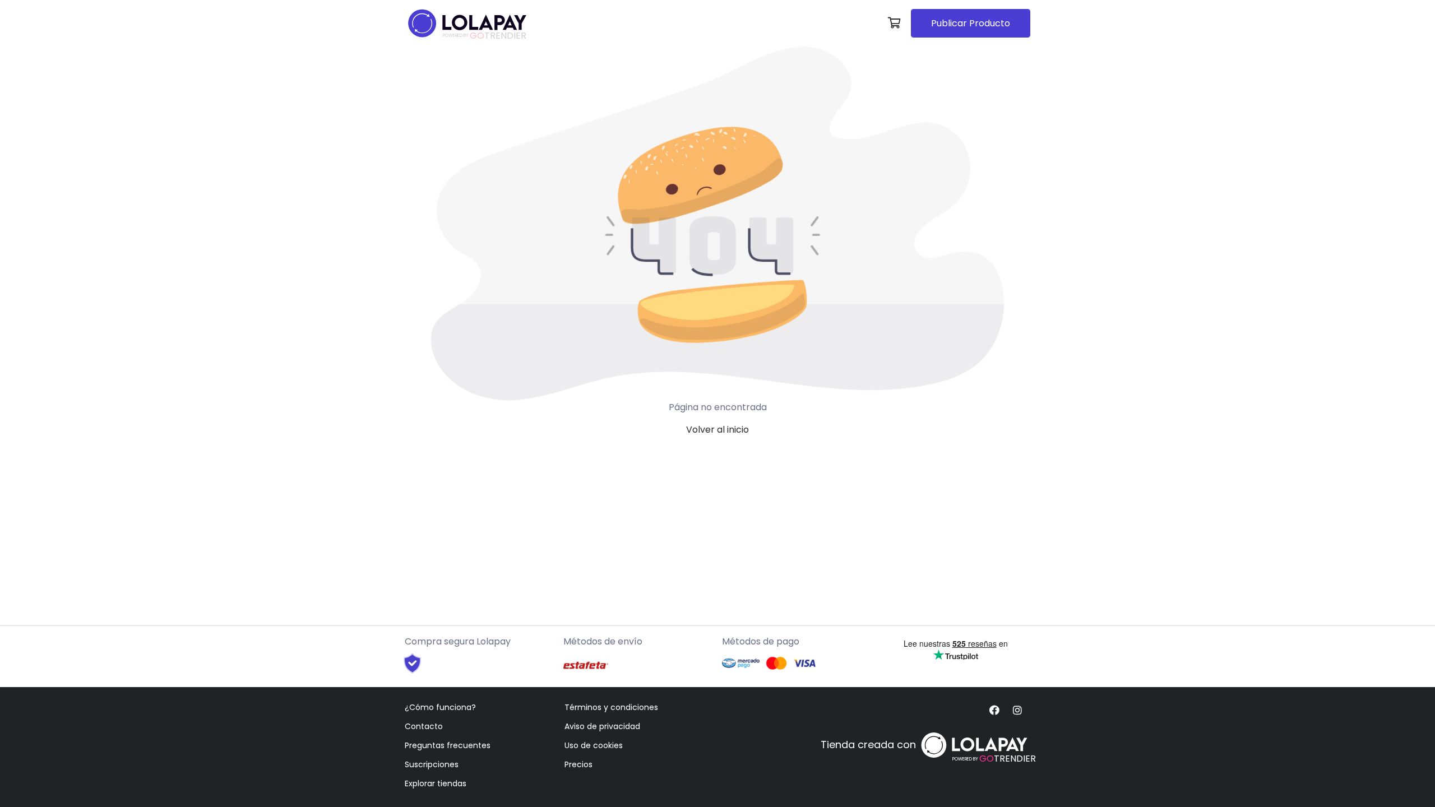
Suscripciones (432, 764)
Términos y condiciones (611, 707)
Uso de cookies (593, 745)
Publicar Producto (970, 23)
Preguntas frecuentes (447, 745)
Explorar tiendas (435, 783)
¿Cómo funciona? (440, 707)
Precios (578, 764)
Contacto (424, 726)
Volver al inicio (717, 429)
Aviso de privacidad (602, 726)
